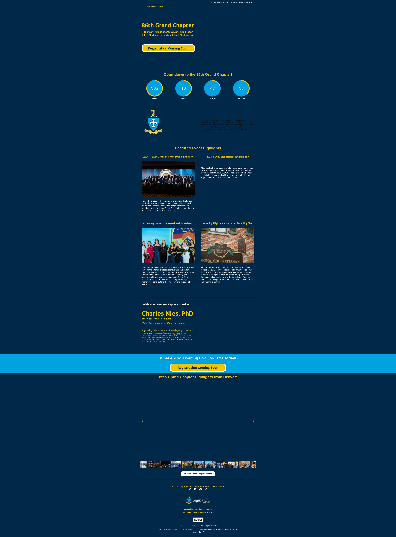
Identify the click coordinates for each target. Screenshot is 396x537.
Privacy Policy (197, 532)
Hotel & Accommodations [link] (234, 3)
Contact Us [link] (248, 3)
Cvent (198, 519)
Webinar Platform (229, 529)
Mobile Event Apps (189, 529)
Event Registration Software (209, 529)
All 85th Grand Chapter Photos (198, 473)
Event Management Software (169, 529)
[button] (142, 421)
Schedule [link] (220, 3)
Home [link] (213, 3)
